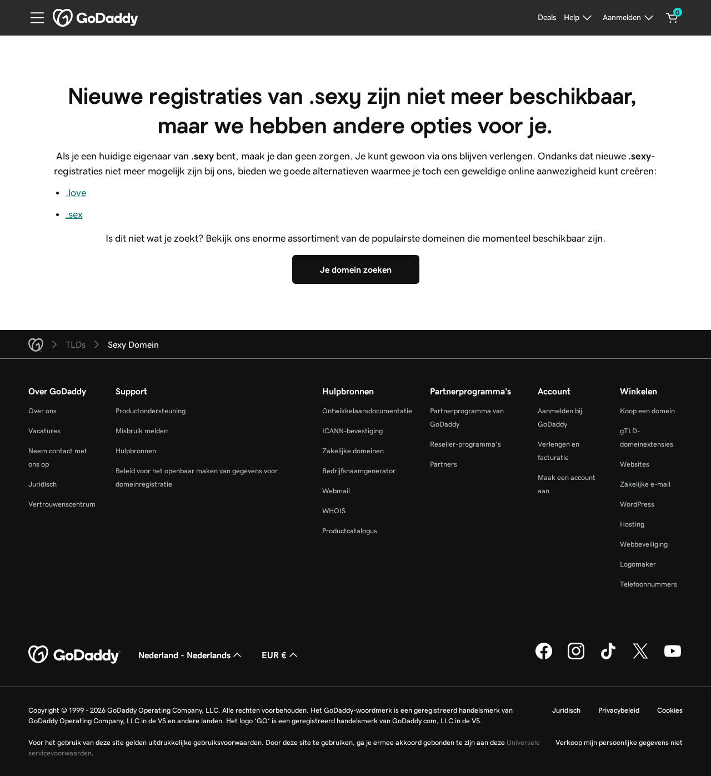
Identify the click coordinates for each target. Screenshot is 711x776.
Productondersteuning (151, 410)
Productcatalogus (349, 530)
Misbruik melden (142, 430)
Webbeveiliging (644, 544)
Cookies (670, 710)
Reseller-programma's (465, 444)
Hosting (632, 524)
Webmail (336, 490)
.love (76, 193)
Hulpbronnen (136, 450)
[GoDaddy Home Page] (74, 654)
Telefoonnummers (648, 584)
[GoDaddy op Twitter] (640, 657)
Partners (443, 464)
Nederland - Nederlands (184, 654)
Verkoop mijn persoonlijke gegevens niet (619, 742)
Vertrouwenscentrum (62, 504)
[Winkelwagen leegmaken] (672, 18)
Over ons (42, 410)
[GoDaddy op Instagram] (576, 657)
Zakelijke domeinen (353, 450)
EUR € (274, 654)
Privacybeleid (618, 710)
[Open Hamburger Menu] (32, 17)
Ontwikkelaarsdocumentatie (367, 410)
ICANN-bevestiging (352, 430)
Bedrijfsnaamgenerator (358, 470)
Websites (634, 464)
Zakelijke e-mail (645, 484)
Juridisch (42, 484)
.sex (74, 214)
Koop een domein (647, 410)
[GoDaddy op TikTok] (608, 657)
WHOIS (334, 510)
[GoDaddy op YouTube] (673, 657)
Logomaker (638, 564)
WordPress (637, 504)
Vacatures (44, 430)
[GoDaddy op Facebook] (544, 657)
